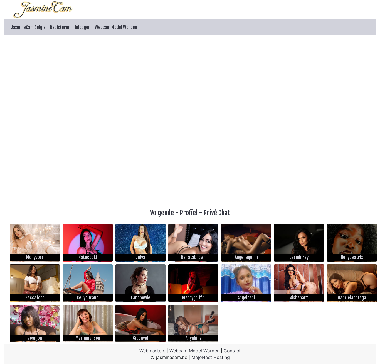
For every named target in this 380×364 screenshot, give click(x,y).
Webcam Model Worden (116, 27)
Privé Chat (216, 213)
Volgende (162, 213)
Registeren (60, 27)
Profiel (189, 213)
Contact (232, 350)
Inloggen (82, 27)
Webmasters (152, 350)
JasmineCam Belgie (28, 27)
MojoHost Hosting (210, 357)
